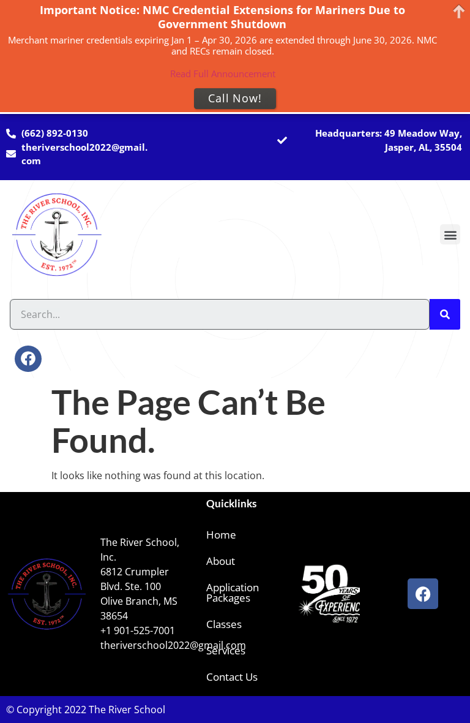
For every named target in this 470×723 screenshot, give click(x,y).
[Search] (445, 314)
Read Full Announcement (222, 73)
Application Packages (232, 592)
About (220, 561)
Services (225, 650)
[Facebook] (28, 359)
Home (221, 535)
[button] (450, 234)
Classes (224, 624)
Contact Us (232, 677)
